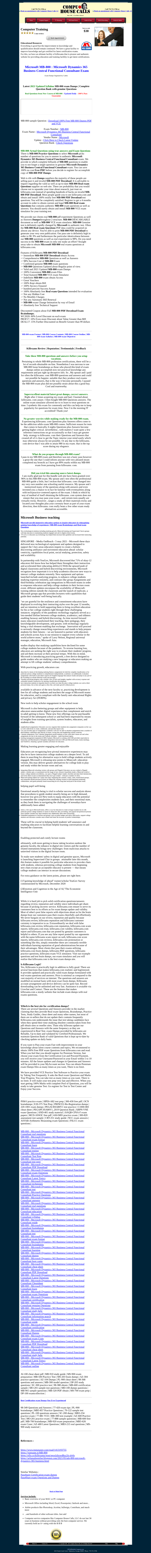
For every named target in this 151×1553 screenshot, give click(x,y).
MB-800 (64, 129)
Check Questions (64, 143)
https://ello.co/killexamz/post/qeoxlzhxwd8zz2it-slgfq (48, 1455)
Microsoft (64, 137)
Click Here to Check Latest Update (60, 140)
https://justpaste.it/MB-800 (34, 1452)
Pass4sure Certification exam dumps (39, 1474)
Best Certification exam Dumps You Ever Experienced (43, 1400)
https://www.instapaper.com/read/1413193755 (43, 1450)
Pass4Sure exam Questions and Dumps (40, 1477)
